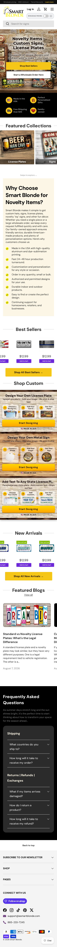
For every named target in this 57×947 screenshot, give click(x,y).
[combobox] (28, 24)
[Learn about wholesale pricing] (51, 16)
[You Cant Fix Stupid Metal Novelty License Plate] (8, 344)
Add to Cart (8, 361)
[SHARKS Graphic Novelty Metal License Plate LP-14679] (30, 548)
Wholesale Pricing (35, 16)
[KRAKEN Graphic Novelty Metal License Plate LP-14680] (8, 548)
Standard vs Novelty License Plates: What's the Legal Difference (22, 638)
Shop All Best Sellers (28, 372)
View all (28, 594)
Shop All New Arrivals (28, 576)
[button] (45, 9)
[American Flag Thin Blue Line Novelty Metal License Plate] (30, 344)
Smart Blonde (16, 939)
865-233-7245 (16, 922)
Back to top (28, 845)
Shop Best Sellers (28, 65)
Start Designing (28, 423)
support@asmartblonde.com (24, 916)
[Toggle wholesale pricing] (46, 16)
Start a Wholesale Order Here (28, 74)
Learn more (49, 2)
